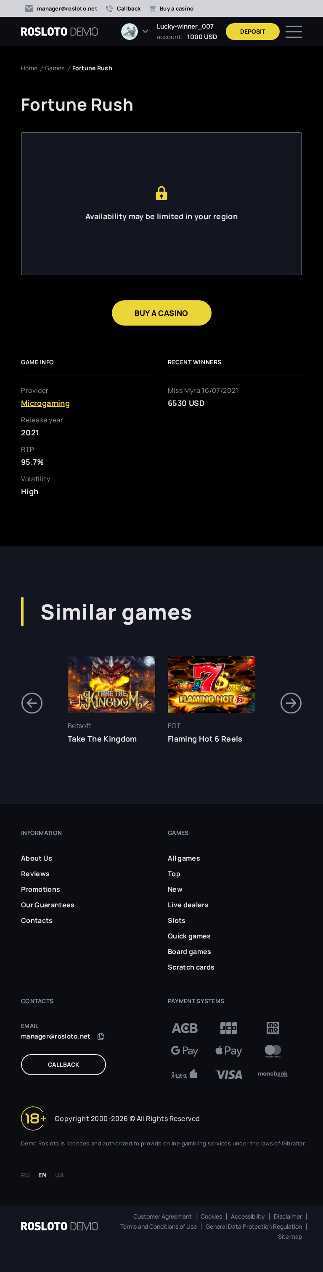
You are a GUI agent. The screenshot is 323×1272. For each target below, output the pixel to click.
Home (29, 68)
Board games (190, 951)
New (175, 889)
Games (54, 68)
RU (25, 1175)
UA (59, 1175)
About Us (37, 858)
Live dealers (188, 904)
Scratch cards (191, 967)
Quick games (189, 936)
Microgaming (45, 403)
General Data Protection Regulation (254, 1227)
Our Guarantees (47, 904)
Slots (177, 920)
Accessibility (248, 1216)
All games (184, 858)
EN (42, 1175)
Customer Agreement (162, 1216)
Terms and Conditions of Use (158, 1227)
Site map (290, 1237)
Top (174, 873)
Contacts (37, 920)
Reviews (35, 873)
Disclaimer (288, 1216)
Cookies (211, 1216)
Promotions (40, 889)
